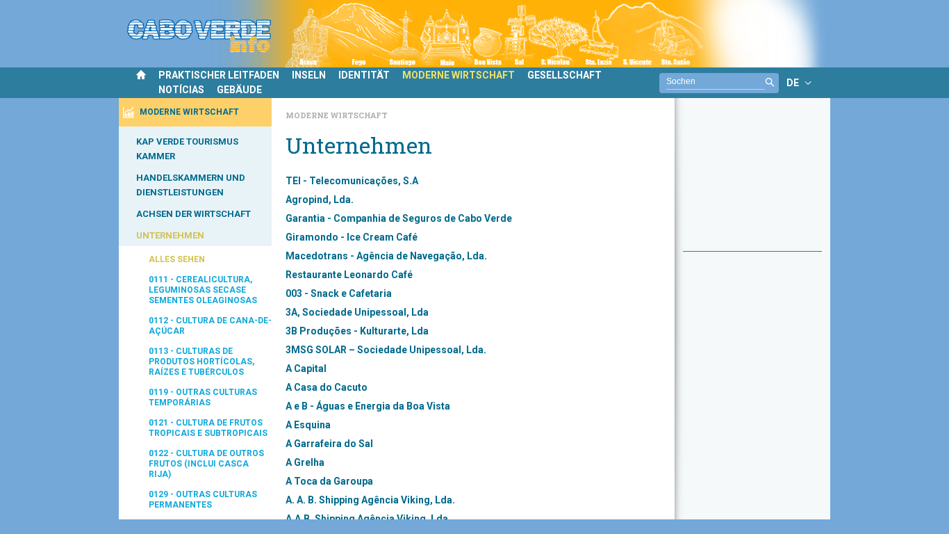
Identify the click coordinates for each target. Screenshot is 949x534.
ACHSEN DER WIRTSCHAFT (193, 214)
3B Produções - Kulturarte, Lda (357, 331)
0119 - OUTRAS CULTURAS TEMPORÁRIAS (203, 397)
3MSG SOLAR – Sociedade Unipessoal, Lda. (386, 349)
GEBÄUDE (239, 89)
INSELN (309, 75)
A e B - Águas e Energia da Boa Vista (368, 406)
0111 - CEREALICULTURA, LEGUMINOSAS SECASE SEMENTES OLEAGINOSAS (203, 290)
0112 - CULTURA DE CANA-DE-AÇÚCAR (210, 326)
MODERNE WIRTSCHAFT (458, 75)
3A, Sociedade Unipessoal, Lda (357, 312)
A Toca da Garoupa (329, 481)
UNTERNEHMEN (170, 235)
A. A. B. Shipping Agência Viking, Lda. (370, 499)
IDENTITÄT (364, 75)
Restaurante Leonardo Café (349, 274)
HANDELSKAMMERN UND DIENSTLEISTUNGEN (190, 184)
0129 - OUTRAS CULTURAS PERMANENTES (203, 500)
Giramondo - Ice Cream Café (352, 237)
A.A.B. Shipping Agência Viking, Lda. (368, 518)
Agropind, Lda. (320, 199)
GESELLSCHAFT (564, 75)
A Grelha (305, 462)
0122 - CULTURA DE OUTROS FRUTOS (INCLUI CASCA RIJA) (206, 463)
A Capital (306, 368)
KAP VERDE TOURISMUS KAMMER (187, 148)
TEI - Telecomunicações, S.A (352, 180)
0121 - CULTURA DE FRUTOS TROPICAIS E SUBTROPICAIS (208, 428)
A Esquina (308, 424)
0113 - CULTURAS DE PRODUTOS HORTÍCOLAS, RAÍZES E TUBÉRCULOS (201, 361)
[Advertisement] (752, 181)
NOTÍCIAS (181, 89)
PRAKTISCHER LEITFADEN (218, 75)
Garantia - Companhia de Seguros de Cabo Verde (399, 218)
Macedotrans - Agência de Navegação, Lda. (386, 255)
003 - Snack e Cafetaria (339, 293)
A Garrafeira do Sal (329, 443)
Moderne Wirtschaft (337, 115)
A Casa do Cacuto (327, 387)
